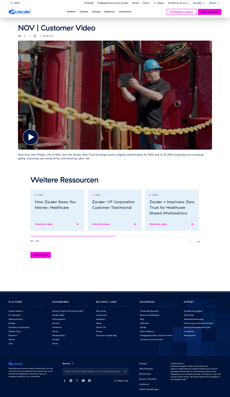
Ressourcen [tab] (109, 11)
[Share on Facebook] (24, 36)
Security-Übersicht (147, 379)
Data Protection (146, 368)
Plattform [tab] (71, 11)
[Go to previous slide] (198, 242)
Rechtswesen (145, 374)
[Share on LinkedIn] (34, 36)
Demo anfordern (210, 11)
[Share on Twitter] (29, 36)
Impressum (144, 384)
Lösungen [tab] (96, 11)
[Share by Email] (19, 36)
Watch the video (43, 224)
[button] (30, 137)
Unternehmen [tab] (125, 11)
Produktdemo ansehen (181, 11)
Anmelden (197, 3)
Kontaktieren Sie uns (177, 3)
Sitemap (143, 363)
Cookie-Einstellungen (149, 389)
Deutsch (212, 3)
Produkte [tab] (84, 11)
